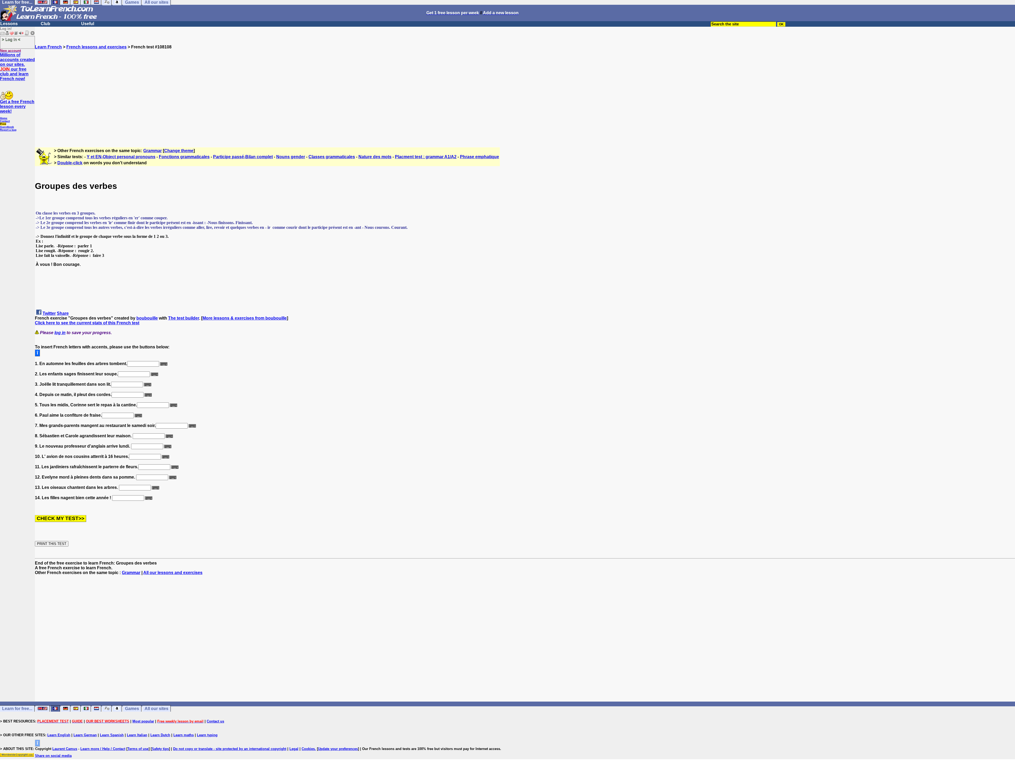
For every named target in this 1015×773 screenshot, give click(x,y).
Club (45, 23)
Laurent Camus (64, 749)
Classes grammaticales (331, 156)
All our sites (156, 708)
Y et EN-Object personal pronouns (121, 156)
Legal (293, 749)
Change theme (178, 150)
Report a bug (8, 129)
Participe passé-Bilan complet (243, 156)
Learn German (85, 735)
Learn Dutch (160, 735)
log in (60, 332)
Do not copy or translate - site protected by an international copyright (229, 749)
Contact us (215, 721)
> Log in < (11, 39)
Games (132, 708)
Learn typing (207, 735)
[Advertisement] (525, 96)
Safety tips (160, 749)
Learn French (48, 47)
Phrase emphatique (479, 156)
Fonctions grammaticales (184, 156)
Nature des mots (374, 156)
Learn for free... (17, 708)
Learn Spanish (112, 735)
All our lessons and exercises (172, 572)
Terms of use (138, 749)
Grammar (152, 150)
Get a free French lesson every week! (17, 106)
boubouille (147, 318)
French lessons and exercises (96, 47)
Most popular (143, 721)
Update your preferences (338, 749)
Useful (87, 23)
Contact (5, 121)
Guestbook (7, 126)
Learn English (58, 735)
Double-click (69, 163)
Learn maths (183, 735)
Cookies (308, 749)
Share (63, 313)
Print (3, 123)
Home (3, 118)
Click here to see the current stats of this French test (87, 323)
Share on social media (53, 756)
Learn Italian (137, 735)
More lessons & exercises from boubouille (244, 318)
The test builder (183, 318)
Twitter (49, 313)
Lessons (9, 23)
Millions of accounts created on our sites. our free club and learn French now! (17, 67)
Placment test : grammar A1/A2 (425, 156)
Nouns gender (290, 156)
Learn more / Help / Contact (102, 749)
